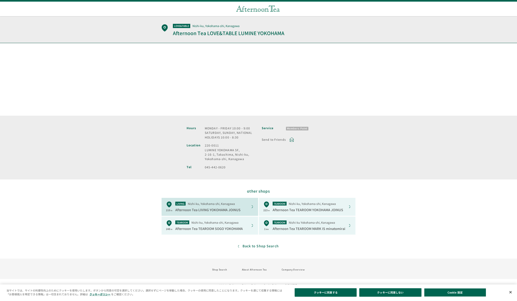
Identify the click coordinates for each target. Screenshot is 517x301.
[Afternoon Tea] (258, 8)
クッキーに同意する (326, 292)
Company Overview (293, 269)
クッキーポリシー (99, 294)
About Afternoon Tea (254, 269)
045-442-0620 (215, 167)
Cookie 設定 (455, 292)
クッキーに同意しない (390, 292)
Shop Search (219, 269)
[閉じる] (510, 292)
